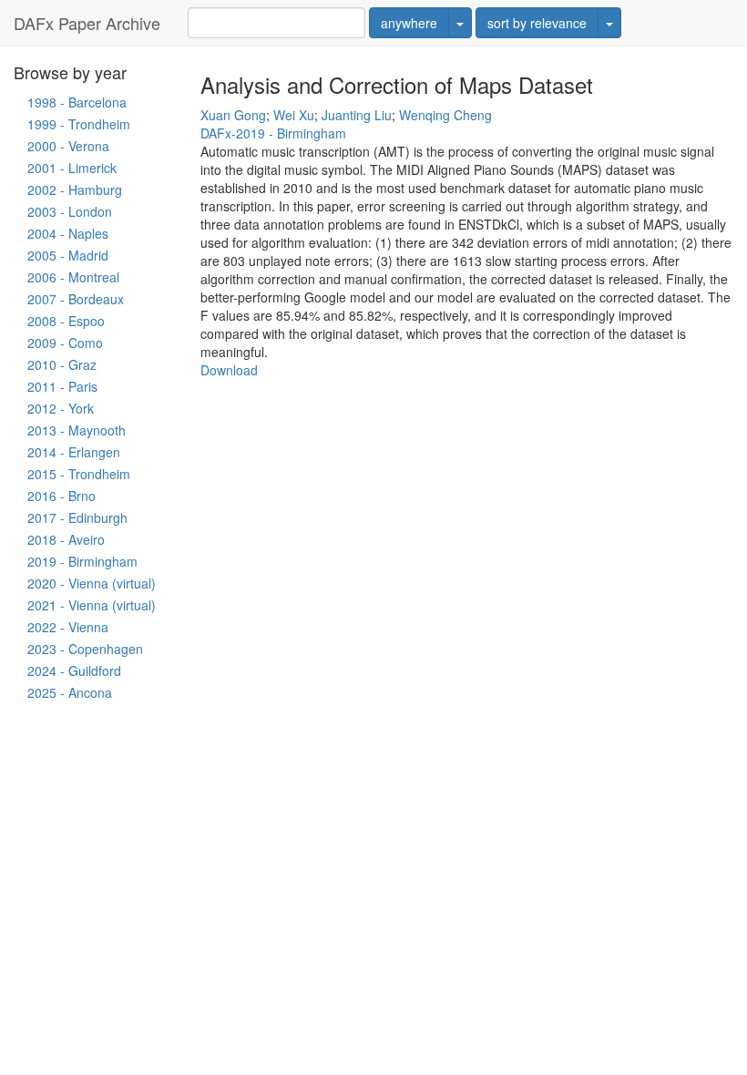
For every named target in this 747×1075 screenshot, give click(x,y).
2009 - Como (65, 342)
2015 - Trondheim (78, 474)
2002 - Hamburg (74, 189)
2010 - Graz (62, 364)
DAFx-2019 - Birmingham (273, 133)
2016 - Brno (61, 495)
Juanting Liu (357, 115)
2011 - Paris (62, 386)
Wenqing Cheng (445, 115)
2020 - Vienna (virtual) (91, 583)
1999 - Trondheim (78, 124)
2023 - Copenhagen (85, 649)
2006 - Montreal (73, 277)
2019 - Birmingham (82, 561)
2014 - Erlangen (73, 452)
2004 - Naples (67, 233)
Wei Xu (293, 115)
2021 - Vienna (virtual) (91, 605)
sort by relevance (537, 23)
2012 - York (60, 408)
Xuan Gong (233, 115)
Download (229, 370)
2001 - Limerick (72, 168)
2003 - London (69, 211)
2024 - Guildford (74, 670)
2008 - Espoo (66, 321)
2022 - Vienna (67, 627)
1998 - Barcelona (77, 102)
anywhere (409, 23)
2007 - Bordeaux (75, 299)
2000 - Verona (68, 146)
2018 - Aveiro (66, 539)
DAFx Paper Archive (87, 23)
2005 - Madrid (67, 255)
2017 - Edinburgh (77, 517)
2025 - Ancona (69, 692)
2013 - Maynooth (76, 430)
